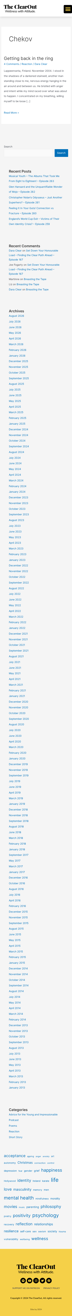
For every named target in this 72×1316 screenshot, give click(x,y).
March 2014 (16, 1013)
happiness (51, 1170)
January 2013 (17, 1087)
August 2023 (16, 520)
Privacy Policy (51, 1288)
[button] (68, 9)
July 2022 (14, 593)
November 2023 (18, 503)
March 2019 (16, 798)
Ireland (36, 1180)
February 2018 (17, 843)
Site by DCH (36, 1309)
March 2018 (16, 837)
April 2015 (14, 945)
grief (37, 1170)
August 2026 (16, 315)
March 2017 (16, 866)
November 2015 (18, 917)
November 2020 (18, 707)
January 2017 (17, 872)
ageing (30, 1156)
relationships (43, 1224)
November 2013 (18, 1030)
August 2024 (16, 452)
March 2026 (16, 344)
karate (45, 1180)
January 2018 (17, 849)
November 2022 (18, 571)
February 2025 (17, 417)
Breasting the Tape (35, 279)
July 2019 (14, 781)
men (46, 1189)
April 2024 (15, 474)
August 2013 (16, 1047)
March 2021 (16, 684)
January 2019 (17, 803)
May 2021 (14, 673)
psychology (45, 1215)
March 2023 (16, 548)
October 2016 (17, 883)
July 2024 (15, 457)
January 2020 (17, 758)
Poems (13, 1125)
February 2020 (17, 752)
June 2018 (15, 832)
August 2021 (16, 656)
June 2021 (15, 667)
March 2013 (16, 1076)
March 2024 (16, 480)
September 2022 (19, 582)
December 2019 (18, 764)
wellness (39, 1238)
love (8, 1189)
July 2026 (15, 321)
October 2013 (17, 1036)
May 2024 (15, 469)
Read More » (11, 112)
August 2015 (16, 928)
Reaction (27, 63)
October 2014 (17, 979)
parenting (32, 1207)
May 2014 (15, 1002)
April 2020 (15, 741)
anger (38, 1156)
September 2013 (19, 1042)
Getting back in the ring (28, 58)
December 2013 (18, 1025)
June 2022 (15, 599)
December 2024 (18, 429)
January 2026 (17, 355)
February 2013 (17, 1082)
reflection (24, 1224)
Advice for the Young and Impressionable (33, 1114)
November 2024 (18, 435)
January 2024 (17, 491)
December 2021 (18, 633)
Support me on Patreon (26, 1288)
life (55, 1180)
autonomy (10, 1162)
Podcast (14, 1120)
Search (8, 146)
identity (24, 1180)
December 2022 (18, 565)
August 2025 (16, 383)
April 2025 (15, 406)
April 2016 (15, 900)
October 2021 (17, 644)
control (50, 1163)
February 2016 (17, 905)
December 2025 (18, 361)
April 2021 (14, 679)
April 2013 (15, 1070)
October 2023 (17, 508)
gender (28, 1170)
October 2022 (17, 576)
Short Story (16, 1137)
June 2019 (15, 786)
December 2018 (18, 809)
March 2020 (16, 747)
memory (37, 1189)
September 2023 (19, 514)
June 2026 (15, 327)
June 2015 (15, 934)
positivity (22, 1215)
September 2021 (18, 650)
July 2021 (14, 662)
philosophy (51, 1206)
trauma (62, 1231)
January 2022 (17, 627)
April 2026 (15, 338)
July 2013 (14, 1053)
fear (20, 1171)
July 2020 (15, 730)
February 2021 (17, 690)
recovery (9, 1224)
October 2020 (17, 713)
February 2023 (17, 554)
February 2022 (17, 622)
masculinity (22, 1189)
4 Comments (11, 63)
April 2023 (15, 542)
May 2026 (15, 332)
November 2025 (18, 366)
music (22, 1207)
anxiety (46, 1156)
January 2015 (17, 962)
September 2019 (19, 775)
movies (10, 1206)
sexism (42, 1231)
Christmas (25, 1162)
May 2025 (15, 401)
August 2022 (16, 588)
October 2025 (17, 372)
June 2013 (15, 1059)
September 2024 (19, 446)
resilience (11, 1231)
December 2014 (18, 968)
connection (40, 1163)
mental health (19, 1198)
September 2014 (19, 985)
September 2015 (18, 923)
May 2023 (15, 537)
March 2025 (16, 412)
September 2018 (18, 821)
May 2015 (14, 940)
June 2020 (15, 735)
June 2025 (15, 395)
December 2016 (18, 877)
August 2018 (16, 826)
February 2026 (17, 349)
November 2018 (18, 815)
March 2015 (16, 951)
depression (10, 1170)
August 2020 (16, 724)
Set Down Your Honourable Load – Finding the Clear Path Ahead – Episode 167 (33, 255)
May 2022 (15, 605)
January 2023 (17, 559)
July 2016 (14, 894)
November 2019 (18, 769)
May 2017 (14, 860)
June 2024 (15, 463)
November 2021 (18, 639)
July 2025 (14, 389)
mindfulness (42, 1198)
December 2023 (18, 497)
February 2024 (17, 486)
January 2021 (17, 696)
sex (34, 1231)
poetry (7, 1216)
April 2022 (15, 611)
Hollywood (10, 1181)
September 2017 (18, 854)
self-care (25, 1231)
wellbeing (25, 1239)
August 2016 (16, 889)
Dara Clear (15, 250)
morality (55, 1198)
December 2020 (18, 701)
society (52, 1231)
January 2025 (17, 423)
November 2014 (18, 974)
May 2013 (15, 1064)
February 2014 (17, 1019)
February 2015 (17, 957)
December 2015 (18, 911)
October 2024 (17, 440)
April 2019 (15, 792)
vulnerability (11, 1239)
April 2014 (15, 1008)
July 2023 (15, 525)
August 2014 (16, 991)
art (52, 1156)
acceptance (14, 1155)
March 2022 (16, 616)
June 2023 (15, 531)
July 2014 (14, 996)
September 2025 (19, 378)
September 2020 (19, 718)
